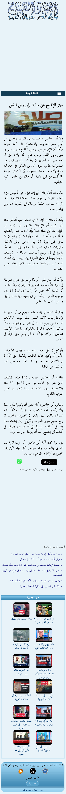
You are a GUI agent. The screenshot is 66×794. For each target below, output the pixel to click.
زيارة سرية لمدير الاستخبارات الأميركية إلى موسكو (44, 674)
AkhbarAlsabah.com (32, 790)
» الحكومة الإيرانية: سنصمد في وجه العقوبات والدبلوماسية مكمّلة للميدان (32, 565)
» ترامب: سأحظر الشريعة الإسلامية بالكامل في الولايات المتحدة (35, 580)
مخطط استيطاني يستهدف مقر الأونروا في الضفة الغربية (21, 725)
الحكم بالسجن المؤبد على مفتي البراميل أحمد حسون (21, 750)
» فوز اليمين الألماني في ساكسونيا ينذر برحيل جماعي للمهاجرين (36, 554)
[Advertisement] (33, 56)
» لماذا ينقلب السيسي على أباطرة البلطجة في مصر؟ (41, 586)
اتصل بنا (32, 783)
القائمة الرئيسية (32, 93)
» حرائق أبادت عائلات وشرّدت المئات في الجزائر (41, 559)
